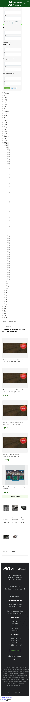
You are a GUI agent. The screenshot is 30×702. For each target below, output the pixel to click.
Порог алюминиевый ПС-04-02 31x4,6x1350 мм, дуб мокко (13, 361)
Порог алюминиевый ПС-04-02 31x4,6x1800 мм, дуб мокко (13, 391)
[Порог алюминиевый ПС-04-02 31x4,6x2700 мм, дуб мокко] (15, 443)
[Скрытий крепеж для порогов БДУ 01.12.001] (15, 475)
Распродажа (8, 318)
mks (5, 102)
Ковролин (7, 131)
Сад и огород (8, 138)
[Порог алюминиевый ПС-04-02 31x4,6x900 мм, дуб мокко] (15, 410)
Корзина (4, 699)
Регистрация (9, 697)
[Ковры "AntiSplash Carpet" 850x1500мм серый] (15, 508)
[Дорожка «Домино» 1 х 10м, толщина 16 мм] (23, 508)
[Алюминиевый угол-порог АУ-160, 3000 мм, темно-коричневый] (15, 537)
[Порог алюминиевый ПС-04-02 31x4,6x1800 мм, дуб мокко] (15, 378)
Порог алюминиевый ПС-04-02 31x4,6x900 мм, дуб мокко (13, 423)
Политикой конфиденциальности (15, 684)
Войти (3, 697)
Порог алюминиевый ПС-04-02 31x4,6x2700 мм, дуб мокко (13, 455)
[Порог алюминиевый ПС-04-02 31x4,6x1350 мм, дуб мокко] (15, 348)
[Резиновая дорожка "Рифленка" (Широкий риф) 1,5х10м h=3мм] (6, 537)
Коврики (6, 100)
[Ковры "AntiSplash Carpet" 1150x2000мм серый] (6, 508)
